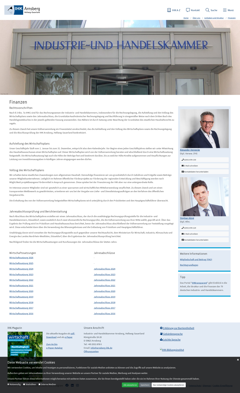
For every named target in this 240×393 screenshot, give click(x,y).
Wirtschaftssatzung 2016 (21, 313)
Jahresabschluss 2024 (104, 268)
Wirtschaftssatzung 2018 (21, 302)
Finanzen (232, 18)
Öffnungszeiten (91, 351)
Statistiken (31, 384)
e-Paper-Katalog (54, 347)
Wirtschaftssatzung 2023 (21, 274)
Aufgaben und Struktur (214, 18)
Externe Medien (48, 384)
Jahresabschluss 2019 (104, 296)
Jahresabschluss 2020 (104, 291)
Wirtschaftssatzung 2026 (21, 257)
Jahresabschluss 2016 (104, 313)
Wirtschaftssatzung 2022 (21, 279)
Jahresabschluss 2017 (104, 307)
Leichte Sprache (171, 339)
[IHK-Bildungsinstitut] (172, 349)
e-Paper (68, 337)
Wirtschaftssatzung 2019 (21, 296)
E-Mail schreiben (191, 165)
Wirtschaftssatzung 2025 (21, 263)
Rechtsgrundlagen (189, 264)
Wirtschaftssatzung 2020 (21, 291)
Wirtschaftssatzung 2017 (21, 307)
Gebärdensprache (173, 333)
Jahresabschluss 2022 (104, 279)
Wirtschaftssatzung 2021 (21, 285)
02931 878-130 (190, 159)
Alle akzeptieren (130, 385)
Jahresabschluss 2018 (104, 302)
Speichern (145, 385)
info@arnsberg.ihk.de (101, 347)
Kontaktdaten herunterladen (196, 171)
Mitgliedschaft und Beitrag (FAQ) (196, 259)
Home (186, 18)
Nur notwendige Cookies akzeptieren (168, 385)
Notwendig (15, 384)
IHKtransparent (199, 282)
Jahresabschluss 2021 (104, 285)
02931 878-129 (190, 228)
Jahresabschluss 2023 (104, 274)
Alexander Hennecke (190, 150)
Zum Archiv (52, 344)
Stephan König (187, 218)
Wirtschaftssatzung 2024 (21, 268)
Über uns (196, 18)
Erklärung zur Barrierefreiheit (178, 328)
